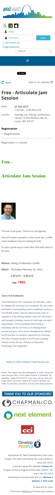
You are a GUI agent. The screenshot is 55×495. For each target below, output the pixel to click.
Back (8, 82)
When (4, 106)
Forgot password (11, 46)
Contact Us (47, 466)
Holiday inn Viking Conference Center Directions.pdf (27, 362)
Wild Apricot (27, 491)
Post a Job (48, 481)
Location (5, 114)
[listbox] (41, 82)
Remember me (13, 42)
